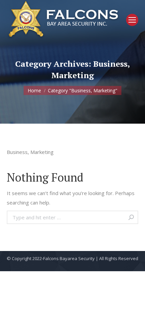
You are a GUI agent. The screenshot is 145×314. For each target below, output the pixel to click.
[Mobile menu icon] (132, 20)
